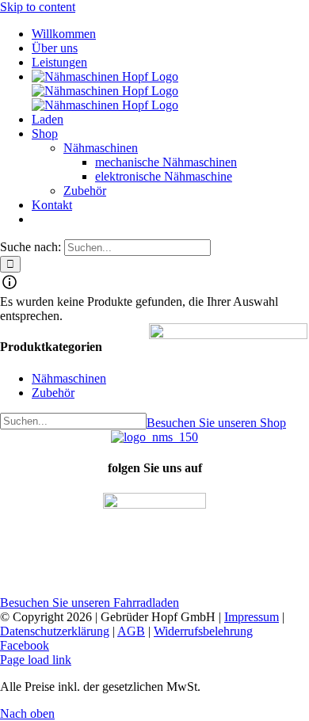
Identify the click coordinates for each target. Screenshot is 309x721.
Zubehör (53, 392)
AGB (131, 631)
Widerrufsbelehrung (203, 631)
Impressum (251, 617)
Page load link (35, 659)
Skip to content (37, 6)
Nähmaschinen (69, 378)
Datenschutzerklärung (54, 631)
